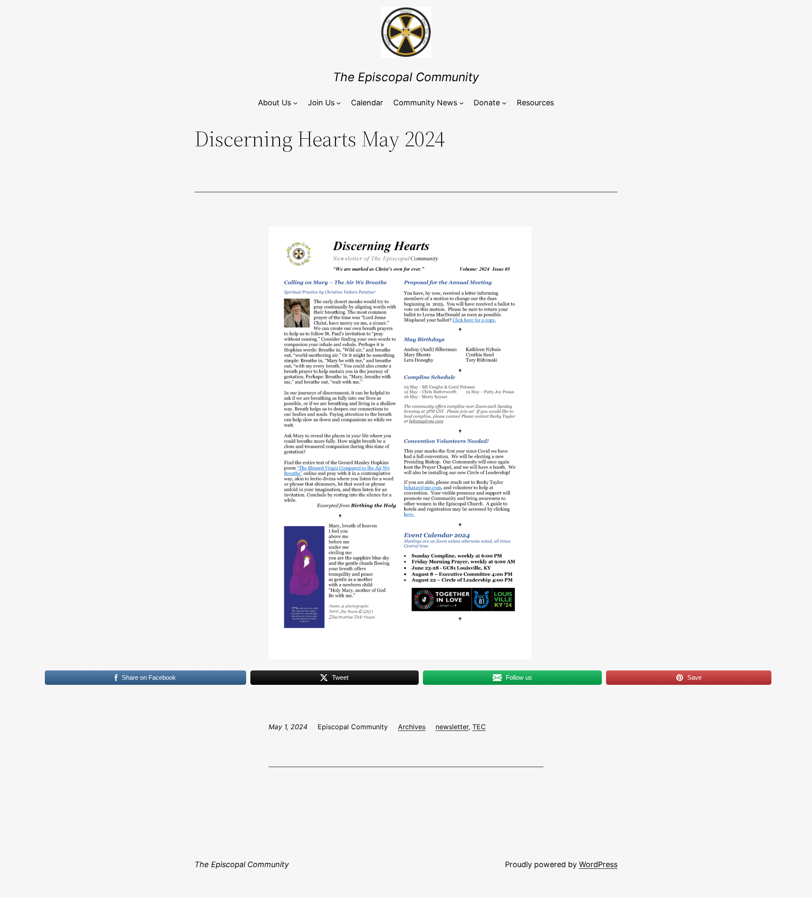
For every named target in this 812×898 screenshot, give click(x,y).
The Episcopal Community (406, 77)
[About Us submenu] (295, 103)
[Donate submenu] (504, 103)
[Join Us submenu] (338, 103)
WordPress (598, 864)
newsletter (452, 726)
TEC (479, 726)
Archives (411, 726)
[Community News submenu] (461, 103)
